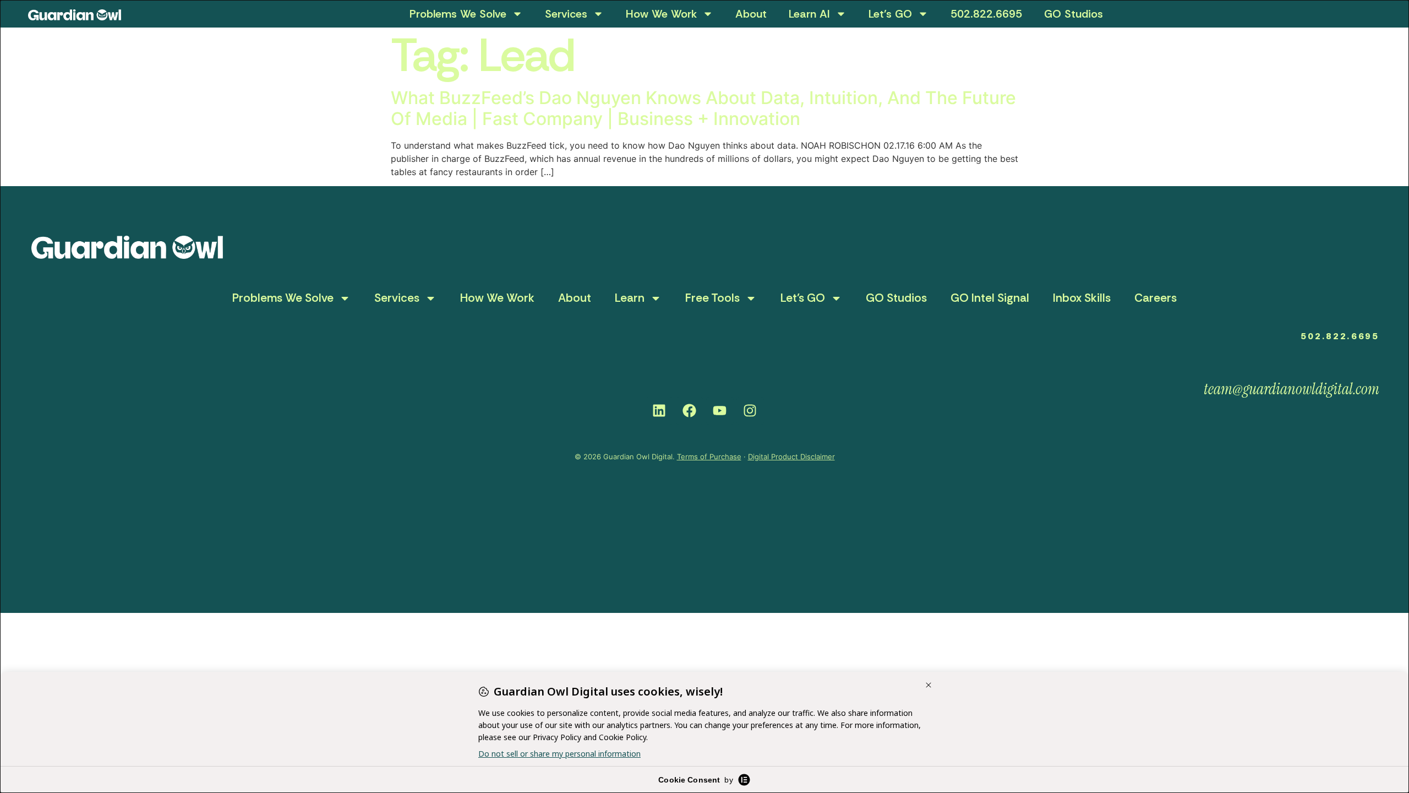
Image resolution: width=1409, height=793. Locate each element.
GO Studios (1073, 14)
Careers (1155, 298)
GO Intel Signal (990, 298)
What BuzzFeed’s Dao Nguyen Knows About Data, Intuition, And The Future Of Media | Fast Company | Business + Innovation (703, 108)
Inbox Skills (1082, 298)
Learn (630, 298)
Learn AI (809, 14)
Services (566, 14)
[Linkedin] (659, 411)
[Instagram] (750, 411)
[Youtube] (720, 411)
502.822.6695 (986, 14)
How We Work (661, 14)
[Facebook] (689, 411)
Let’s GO (890, 14)
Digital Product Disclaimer (791, 456)
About (751, 14)
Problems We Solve (457, 14)
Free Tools (712, 298)
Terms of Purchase (709, 456)
